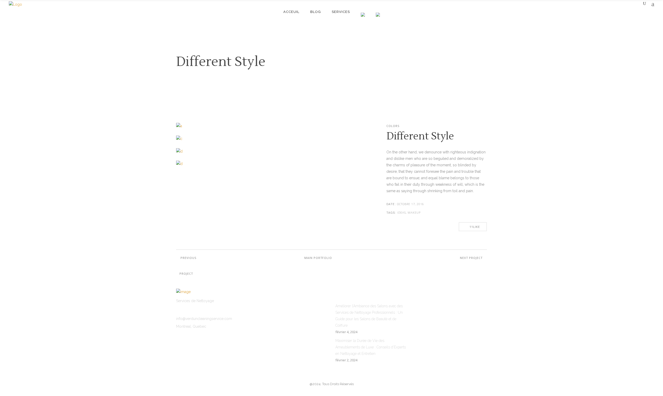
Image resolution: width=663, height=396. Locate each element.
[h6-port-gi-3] (271, 129)
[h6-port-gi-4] (222, 167)
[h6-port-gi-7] (222, 141)
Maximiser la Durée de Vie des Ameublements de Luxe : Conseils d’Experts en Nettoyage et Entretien (370, 347)
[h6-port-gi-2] (222, 154)
